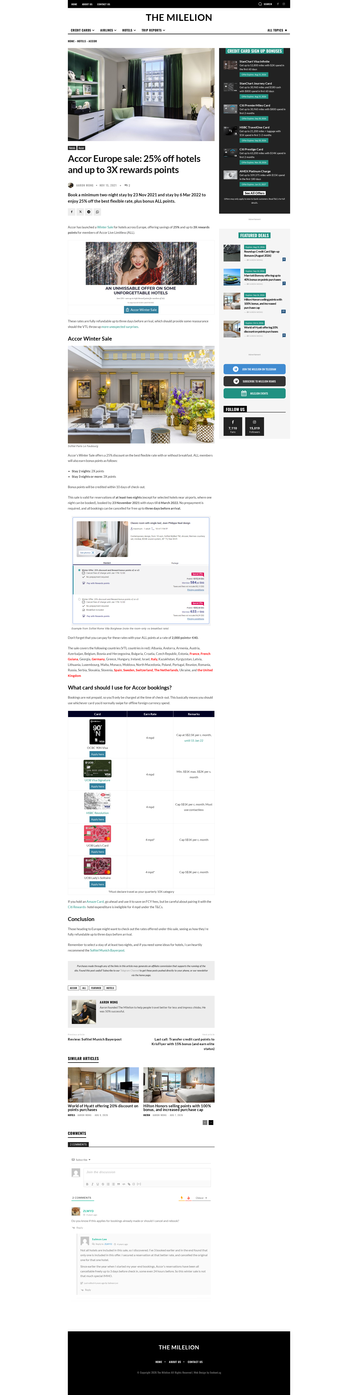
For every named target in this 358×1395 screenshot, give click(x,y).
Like (233, 418)
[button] (265, 4)
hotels (110, 987)
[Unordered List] (113, 1184)
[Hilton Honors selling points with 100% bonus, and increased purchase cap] (178, 1085)
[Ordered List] (108, 1184)
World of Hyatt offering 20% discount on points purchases (103, 1108)
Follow (254, 418)
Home (71, 41)
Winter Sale (105, 227)
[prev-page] (205, 1122)
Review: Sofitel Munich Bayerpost (95, 1039)
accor (73, 987)
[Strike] (103, 1184)
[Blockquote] (118, 1184)
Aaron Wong (85, 185)
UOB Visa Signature (97, 780)
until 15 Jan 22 (193, 740)
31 (283, 311)
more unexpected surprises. (120, 327)
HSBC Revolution (97, 813)
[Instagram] (284, 4)
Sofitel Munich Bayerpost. (107, 950)
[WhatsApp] (97, 212)
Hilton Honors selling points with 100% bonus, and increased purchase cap (177, 1108)
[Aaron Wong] (71, 185)
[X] (80, 212)
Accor (93, 41)
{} (134, 1183)
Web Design (200, 1372)
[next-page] (211, 1122)
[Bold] (87, 1184)
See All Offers (254, 193)
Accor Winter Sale (144, 310)
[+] (139, 1183)
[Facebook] (278, 4)
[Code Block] (123, 1184)
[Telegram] (88, 212)
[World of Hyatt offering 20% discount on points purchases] (103, 1085)
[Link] (129, 1184)
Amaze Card (95, 902)
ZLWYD (108, 1244)
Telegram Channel (129, 970)
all (84, 987)
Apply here (97, 754)
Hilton (146, 1115)
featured (96, 987)
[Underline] (97, 1184)
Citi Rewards (77, 907)
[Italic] (92, 1184)
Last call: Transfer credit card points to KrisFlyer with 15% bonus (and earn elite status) (183, 1044)
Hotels (81, 41)
